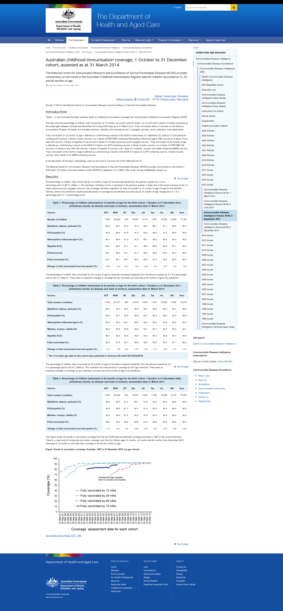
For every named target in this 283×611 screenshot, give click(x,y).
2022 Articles (208, 145)
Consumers (76, 40)
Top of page (182, 178)
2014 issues (87, 52)
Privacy (179, 573)
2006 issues (207, 269)
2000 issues (207, 299)
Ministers (59, 40)
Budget (147, 577)
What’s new (203, 375)
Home (48, 47)
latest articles (214, 96)
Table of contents (124, 99)
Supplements (208, 120)
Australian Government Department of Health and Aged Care (68, 19)
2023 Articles (208, 140)
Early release (214, 104)
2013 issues (207, 235)
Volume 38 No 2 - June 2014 (218, 204)
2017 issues (207, 169)
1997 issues (207, 313)
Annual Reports (151, 580)
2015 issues (207, 179)
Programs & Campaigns (121, 587)
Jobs (146, 566)
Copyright (180, 580)
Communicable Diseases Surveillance (137, 47)
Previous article (168, 99)
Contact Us (181, 566)
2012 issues (207, 240)
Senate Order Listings (186, 584)
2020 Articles (208, 155)
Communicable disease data (211, 388)
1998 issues (207, 308)
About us (126, 40)
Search (217, 78)
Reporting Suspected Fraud (156, 584)
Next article (182, 99)
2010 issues (207, 249)
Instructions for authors (213, 110)
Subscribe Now (225, 361)
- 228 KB (148, 99)
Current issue (170, 95)
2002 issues (207, 289)
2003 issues (207, 284)
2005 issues (207, 274)
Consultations (150, 570)
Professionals (103, 40)
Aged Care (215, 40)
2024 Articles (208, 135)
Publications (204, 392)
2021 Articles (208, 150)
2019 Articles (208, 160)
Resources (193, 40)
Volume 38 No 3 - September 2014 (123, 52)
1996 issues (207, 318)
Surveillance (204, 384)
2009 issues (207, 254)
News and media (143, 40)
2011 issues (207, 245)
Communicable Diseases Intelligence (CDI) (63, 52)
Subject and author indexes (215, 125)
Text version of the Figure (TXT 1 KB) (63, 535)
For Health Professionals (122, 577)
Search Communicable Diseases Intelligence (214, 343)
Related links (204, 401)
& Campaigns (170, 40)
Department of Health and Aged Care (66, 583)
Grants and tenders (152, 573)
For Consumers (118, 573)
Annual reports (209, 115)
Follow (177, 7)
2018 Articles (208, 164)
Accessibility (181, 570)
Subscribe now (209, 89)
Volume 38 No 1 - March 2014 (218, 193)
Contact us (203, 396)
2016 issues (207, 174)
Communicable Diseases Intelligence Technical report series (218, 325)
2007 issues (207, 264)
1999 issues (207, 303)
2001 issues (207, 294)
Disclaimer (183, 95)
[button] (273, 607)
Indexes (158, 95)
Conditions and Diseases (78, 47)
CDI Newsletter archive (213, 84)
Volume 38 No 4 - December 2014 (218, 227)
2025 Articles (208, 130)
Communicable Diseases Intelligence (105, 47)
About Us (115, 580)
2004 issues (207, 279)
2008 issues (207, 259)
